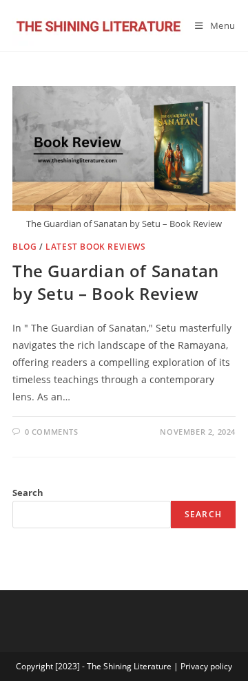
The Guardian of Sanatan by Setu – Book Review (115, 282)
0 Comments (52, 431)
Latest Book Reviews (95, 246)
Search (27, 492)
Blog (24, 246)
